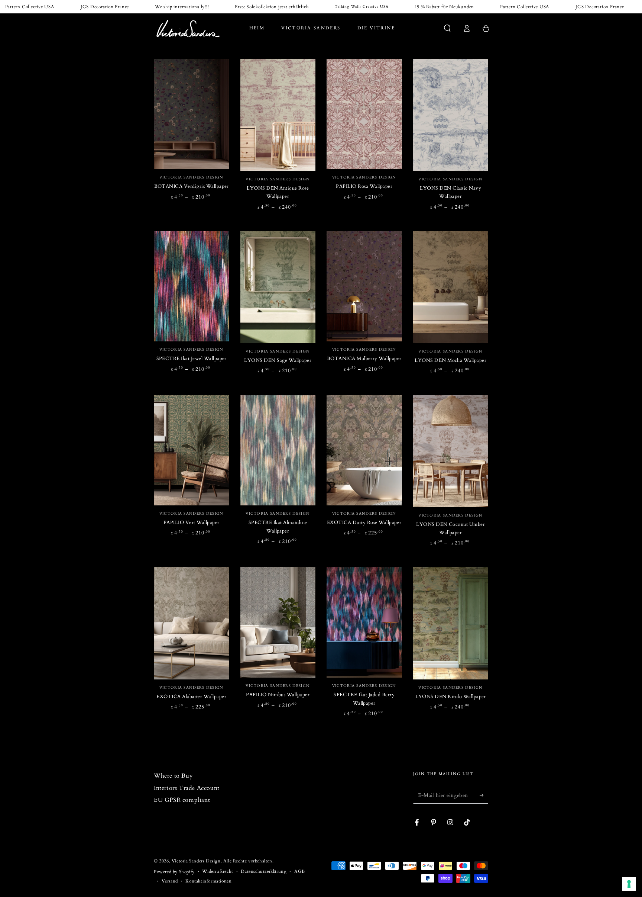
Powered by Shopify (174, 872)
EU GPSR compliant (182, 800)
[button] (447, 28)
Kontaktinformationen (208, 881)
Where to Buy (173, 776)
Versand (170, 881)
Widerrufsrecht (217, 871)
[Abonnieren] (484, 795)
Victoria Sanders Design (196, 861)
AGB (299, 871)
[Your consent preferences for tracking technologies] (629, 884)
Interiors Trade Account (187, 788)
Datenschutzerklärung (263, 871)
